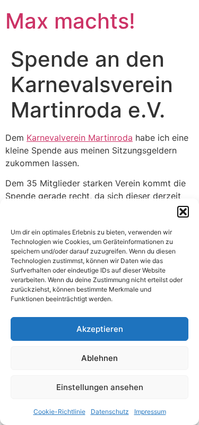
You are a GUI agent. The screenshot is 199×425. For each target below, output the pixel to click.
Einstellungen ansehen (99, 387)
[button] (183, 211)
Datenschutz (110, 411)
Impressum (150, 411)
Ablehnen (99, 358)
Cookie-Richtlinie (59, 411)
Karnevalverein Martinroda (80, 137)
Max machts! (70, 21)
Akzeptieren (99, 329)
